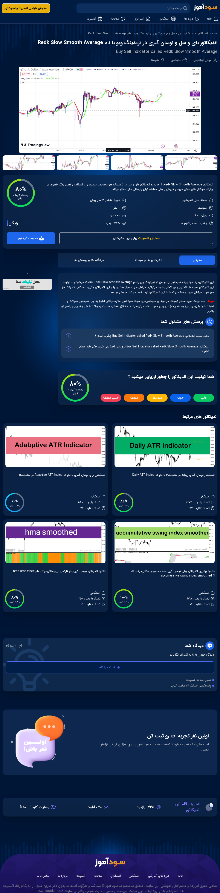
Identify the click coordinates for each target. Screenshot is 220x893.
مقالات (98, 875)
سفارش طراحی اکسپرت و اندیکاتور (26, 8)
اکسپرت (81, 875)
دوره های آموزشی (158, 875)
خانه (214, 33)
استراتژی (115, 875)
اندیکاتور (203, 33)
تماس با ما (43, 875)
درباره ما (63, 875)
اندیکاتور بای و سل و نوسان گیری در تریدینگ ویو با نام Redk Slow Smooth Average (140, 33)
